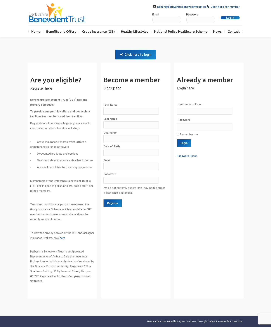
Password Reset (187, 156)
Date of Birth (111, 146)
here (62, 238)
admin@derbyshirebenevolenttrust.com (183, 6)
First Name (110, 105)
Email (106, 160)
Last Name (110, 119)
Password (192, 14)
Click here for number (225, 6)
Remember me (188, 134)
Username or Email (190, 104)
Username (110, 132)
